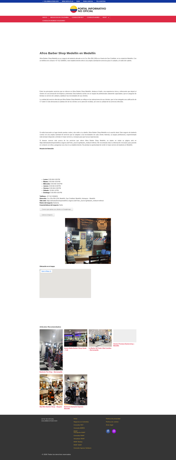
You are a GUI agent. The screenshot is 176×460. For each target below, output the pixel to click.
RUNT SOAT (78, 445)
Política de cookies (112, 422)
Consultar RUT (78, 17)
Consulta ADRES (93, 17)
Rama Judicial (88, 1)
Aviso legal (109, 425)
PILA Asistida (101, 1)
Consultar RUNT (79, 435)
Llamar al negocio (47, 215)
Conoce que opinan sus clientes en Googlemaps (56, 209)
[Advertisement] (88, 36)
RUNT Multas (78, 441)
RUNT (105, 17)
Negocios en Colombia (59, 17)
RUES (78, 1)
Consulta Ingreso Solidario (53, 20)
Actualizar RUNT (79, 438)
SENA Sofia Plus (67, 1)
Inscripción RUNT (79, 432)
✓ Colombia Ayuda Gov (50, 1)
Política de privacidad (113, 418)
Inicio (44, 17)
